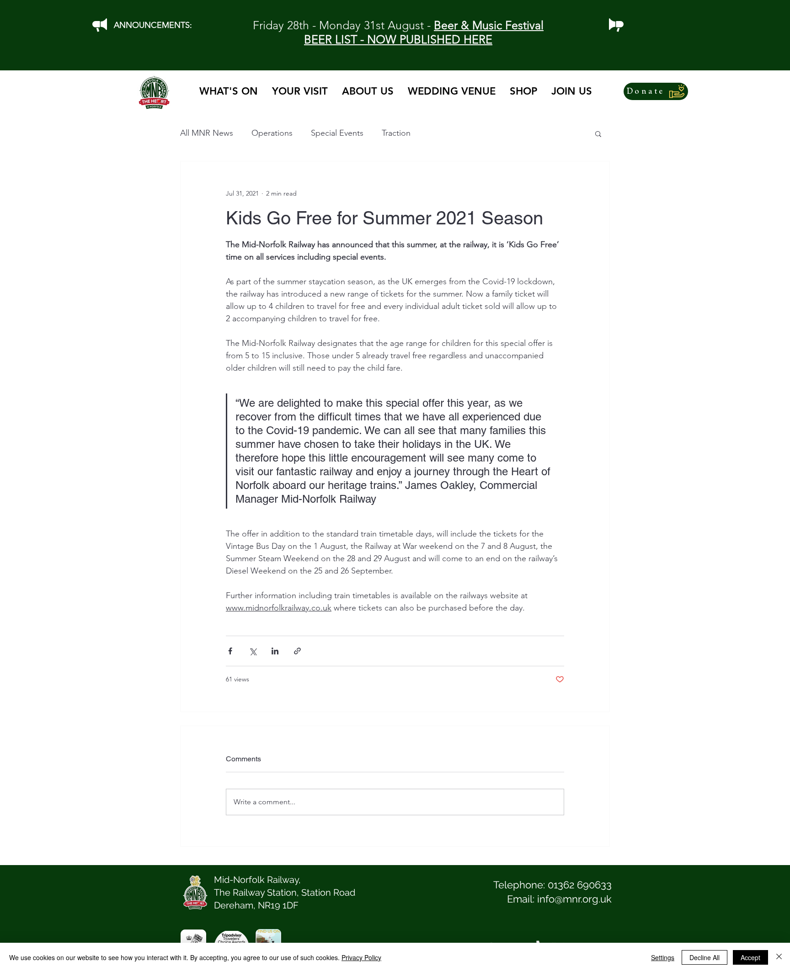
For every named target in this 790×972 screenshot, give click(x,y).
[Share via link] (297, 651)
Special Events (337, 133)
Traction (396, 133)
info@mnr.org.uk (574, 899)
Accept (750, 957)
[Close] (779, 957)
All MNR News (206, 133)
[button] (598, 133)
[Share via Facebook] (230, 651)
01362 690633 (580, 885)
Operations (272, 133)
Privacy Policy (361, 957)
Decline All (704, 957)
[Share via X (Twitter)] (252, 651)
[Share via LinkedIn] (275, 651)
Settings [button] (662, 957)
